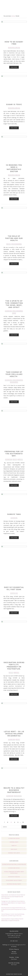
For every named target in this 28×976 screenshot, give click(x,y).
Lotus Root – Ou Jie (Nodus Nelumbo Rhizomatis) (14, 733)
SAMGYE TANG (14, 514)
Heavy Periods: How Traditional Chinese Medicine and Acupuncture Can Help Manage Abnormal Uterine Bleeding (13, 896)
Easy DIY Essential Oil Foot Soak (14, 588)
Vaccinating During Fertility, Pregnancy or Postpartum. (14, 665)
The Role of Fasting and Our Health (14, 238)
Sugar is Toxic (14, 104)
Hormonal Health (14, 842)
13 (23, 822)
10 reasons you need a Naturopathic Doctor (14, 168)
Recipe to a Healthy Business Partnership (14, 790)
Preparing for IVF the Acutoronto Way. (14, 453)
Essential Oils (14, 592)
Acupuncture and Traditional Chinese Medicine (14, 864)
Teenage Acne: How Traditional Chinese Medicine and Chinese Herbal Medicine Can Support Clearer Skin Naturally (13, 903)
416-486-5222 (14, 941)
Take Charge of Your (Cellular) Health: (14, 374)
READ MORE (14, 67)
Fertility (8, 243)
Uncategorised (14, 382)
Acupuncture (8, 310)
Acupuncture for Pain (13, 838)
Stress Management (16, 243)
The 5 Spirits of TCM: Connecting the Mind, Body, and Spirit (14, 304)
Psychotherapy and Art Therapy (14, 880)
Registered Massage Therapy (14, 884)
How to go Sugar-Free (14, 43)
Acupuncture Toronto (14, 9)
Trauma (14, 312)
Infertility (20, 459)
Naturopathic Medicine (14, 47)
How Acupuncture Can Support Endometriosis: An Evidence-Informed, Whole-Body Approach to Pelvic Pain (13, 909)
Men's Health (14, 849)
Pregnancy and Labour (14, 852)
